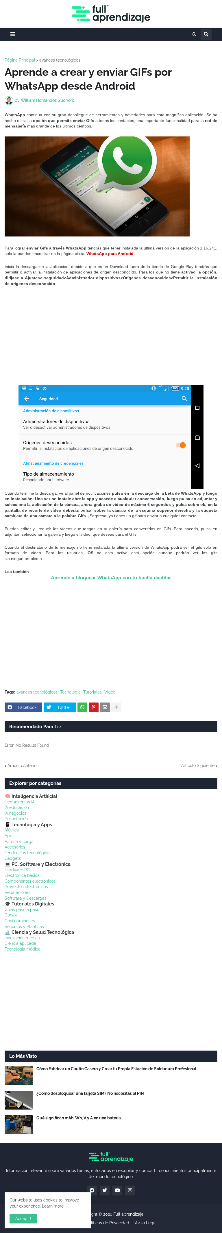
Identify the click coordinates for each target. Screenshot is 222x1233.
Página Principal (20, 60)
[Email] (105, 707)
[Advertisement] (111, 335)
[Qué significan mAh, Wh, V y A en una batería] (19, 1124)
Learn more (53, 1206)
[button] (13, 34)
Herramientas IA (20, 802)
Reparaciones (17, 892)
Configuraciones (20, 920)
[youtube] (117, 1190)
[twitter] (105, 1190)
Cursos (11, 915)
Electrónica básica (22, 875)
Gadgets (13, 858)
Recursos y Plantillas (24, 926)
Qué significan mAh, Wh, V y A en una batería (78, 1118)
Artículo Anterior (23, 765)
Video (109, 692)
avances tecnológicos (59, 60)
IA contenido (16, 818)
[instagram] (130, 1190)
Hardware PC (17, 870)
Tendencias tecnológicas (28, 853)
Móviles (12, 830)
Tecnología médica (22, 949)
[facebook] (92, 1190)
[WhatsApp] (82, 707)
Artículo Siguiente (197, 765)
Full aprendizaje (128, 1214)
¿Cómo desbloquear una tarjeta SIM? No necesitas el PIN (90, 1093)
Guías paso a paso (22, 909)
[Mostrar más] (116, 707)
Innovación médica (22, 938)
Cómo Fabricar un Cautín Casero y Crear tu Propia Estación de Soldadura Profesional (116, 1068)
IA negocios (15, 813)
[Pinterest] (94, 707)
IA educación (17, 807)
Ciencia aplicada (20, 943)
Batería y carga (19, 841)
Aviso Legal (146, 1223)
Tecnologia (70, 692)
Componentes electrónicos (30, 881)
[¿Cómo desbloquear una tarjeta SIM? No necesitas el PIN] (19, 1100)
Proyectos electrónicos (26, 886)
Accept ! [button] (23, 1218)
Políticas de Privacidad (107, 1223)
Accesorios (15, 847)
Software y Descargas (26, 898)
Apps (9, 835)
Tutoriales (92, 692)
